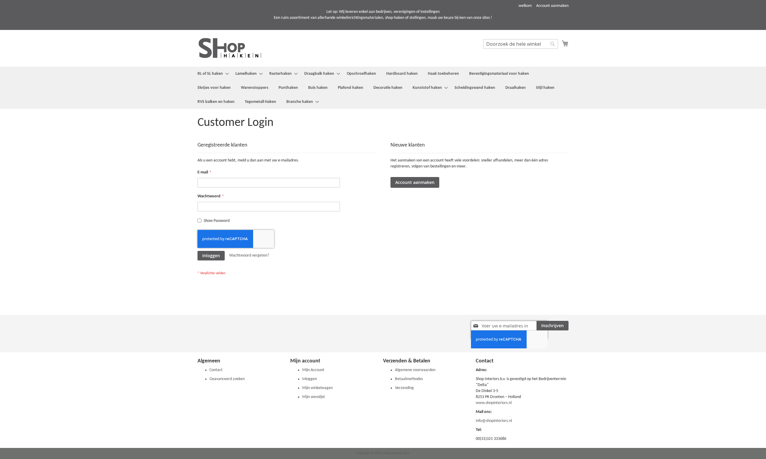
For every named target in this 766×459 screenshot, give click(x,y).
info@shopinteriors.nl (494, 421)
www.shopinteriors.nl (494, 403)
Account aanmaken (552, 6)
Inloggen (309, 379)
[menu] (383, 88)
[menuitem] (211, 74)
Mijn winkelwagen (317, 388)
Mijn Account (313, 370)
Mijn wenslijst (313, 397)
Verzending (404, 388)
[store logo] (234, 48)
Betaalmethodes (409, 379)
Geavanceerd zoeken (227, 379)
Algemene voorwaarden (415, 370)
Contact (216, 370)
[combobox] (520, 44)
